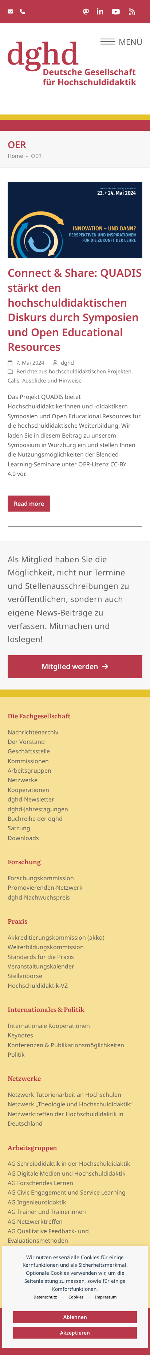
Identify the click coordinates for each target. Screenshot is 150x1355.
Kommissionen (28, 761)
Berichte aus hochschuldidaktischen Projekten (73, 371)
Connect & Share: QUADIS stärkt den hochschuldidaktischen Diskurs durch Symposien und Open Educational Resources (75, 309)
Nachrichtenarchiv (33, 732)
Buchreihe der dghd (35, 819)
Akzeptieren (75, 1332)
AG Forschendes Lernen (40, 1183)
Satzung (19, 828)
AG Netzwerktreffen (35, 1222)
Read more (29, 504)
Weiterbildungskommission (46, 947)
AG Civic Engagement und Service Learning (67, 1192)
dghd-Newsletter (31, 799)
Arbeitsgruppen (29, 770)
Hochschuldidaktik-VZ (38, 986)
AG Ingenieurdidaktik (37, 1202)
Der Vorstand (26, 742)
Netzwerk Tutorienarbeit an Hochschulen (64, 1095)
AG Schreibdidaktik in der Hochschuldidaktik (69, 1164)
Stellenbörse (25, 976)
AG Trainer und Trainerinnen (47, 1212)
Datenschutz (45, 1297)
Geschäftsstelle (29, 751)
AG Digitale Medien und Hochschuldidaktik (67, 1173)
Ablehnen (75, 1316)
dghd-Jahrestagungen (38, 809)
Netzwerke (23, 780)
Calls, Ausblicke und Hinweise (45, 380)
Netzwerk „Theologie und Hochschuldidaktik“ (70, 1104)
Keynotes (20, 1035)
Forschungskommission (41, 878)
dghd (67, 362)
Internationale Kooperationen (49, 1026)
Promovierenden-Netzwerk (45, 888)
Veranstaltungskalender (41, 966)
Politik (16, 1055)
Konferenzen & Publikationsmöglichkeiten (66, 1045)
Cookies (75, 1297)
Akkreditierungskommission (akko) (56, 937)
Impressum (106, 1297)
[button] (121, 41)
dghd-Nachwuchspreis (39, 897)
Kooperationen (28, 790)
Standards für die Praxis (41, 957)
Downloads (23, 838)
